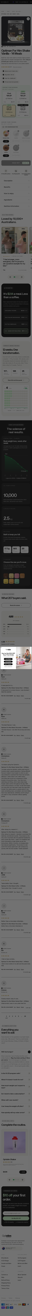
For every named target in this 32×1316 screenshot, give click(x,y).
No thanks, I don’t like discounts (8, 666)
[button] (8, 659)
